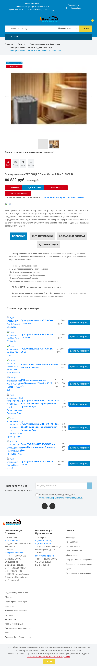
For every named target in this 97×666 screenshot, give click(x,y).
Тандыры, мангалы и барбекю (79, 560)
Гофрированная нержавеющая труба (79, 566)
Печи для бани (72, 542)
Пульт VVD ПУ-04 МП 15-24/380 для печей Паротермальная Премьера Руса (38, 447)
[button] (48, 37)
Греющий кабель (73, 546)
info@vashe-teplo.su (14, 553)
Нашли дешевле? (56, 188)
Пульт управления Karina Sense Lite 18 (37, 463)
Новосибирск (76, 8)
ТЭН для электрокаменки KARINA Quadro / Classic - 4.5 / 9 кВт (36, 383)
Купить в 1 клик (34, 188)
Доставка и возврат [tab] (72, 236)
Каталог (21, 44)
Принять (49, 662)
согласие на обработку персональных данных (62, 197)
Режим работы (73, 5)
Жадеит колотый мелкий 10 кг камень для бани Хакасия (40, 366)
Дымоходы (70, 537)
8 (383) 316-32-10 (15, 10)
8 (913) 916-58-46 (43, 544)
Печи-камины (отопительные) (78, 573)
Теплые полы (11, 619)
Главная (9, 44)
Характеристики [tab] (42, 236)
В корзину (14, 188)
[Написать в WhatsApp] (52, 506)
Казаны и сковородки (14, 624)
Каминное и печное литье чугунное (16, 612)
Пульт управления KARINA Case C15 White (37, 336)
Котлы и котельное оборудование (74, 553)
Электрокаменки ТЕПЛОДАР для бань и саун (31, 47)
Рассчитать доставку (19, 193)
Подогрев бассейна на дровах (18, 637)
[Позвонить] (45, 506)
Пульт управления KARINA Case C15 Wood (37, 321)
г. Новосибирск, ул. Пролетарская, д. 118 (32, 6)
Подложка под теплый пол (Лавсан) (16, 595)
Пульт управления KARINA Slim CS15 (37, 350)
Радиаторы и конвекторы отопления (16, 604)
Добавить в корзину (79, 322)
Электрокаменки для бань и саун (45, 44)
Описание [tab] (18, 236)
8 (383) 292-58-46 (31, 3)
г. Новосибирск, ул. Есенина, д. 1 (42, 10)
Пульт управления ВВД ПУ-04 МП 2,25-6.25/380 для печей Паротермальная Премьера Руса (40, 427)
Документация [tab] (48, 244)
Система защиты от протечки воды (17, 630)
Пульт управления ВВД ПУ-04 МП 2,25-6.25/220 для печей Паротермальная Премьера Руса (40, 403)
